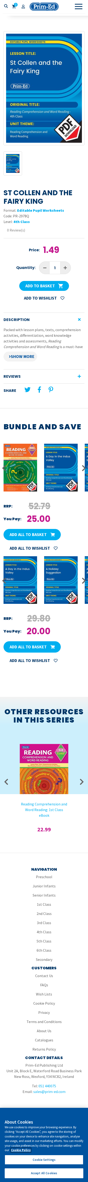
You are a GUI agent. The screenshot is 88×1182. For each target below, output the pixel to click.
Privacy (44, 1012)
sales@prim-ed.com (49, 1091)
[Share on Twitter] (27, 390)
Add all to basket (29, 534)
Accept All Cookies (44, 1173)
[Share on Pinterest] (51, 390)
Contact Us (44, 975)
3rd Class (44, 922)
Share (10, 390)
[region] (44, 1145)
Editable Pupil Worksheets (40, 210)
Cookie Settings (44, 1160)
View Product (44, 754)
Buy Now (44, 766)
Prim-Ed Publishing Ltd (44, 6)
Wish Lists (44, 994)
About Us (44, 1030)
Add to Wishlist (41, 298)
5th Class (44, 941)
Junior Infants (44, 886)
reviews (12, 376)
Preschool (44, 876)
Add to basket (40, 285)
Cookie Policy (44, 1003)
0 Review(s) (16, 230)
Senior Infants (44, 895)
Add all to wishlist (30, 548)
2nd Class (44, 913)
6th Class (44, 950)
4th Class (21, 221)
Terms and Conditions (44, 1021)
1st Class (44, 904)
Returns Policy (44, 1049)
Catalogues (44, 1040)
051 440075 (47, 1086)
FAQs (44, 985)
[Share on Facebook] (39, 390)
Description (17, 319)
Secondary (44, 959)
